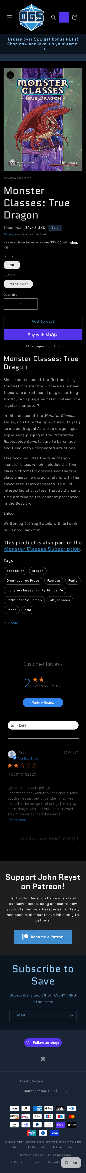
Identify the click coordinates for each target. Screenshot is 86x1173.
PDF (12, 265)
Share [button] (13, 623)
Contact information (28, 1162)
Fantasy (53, 580)
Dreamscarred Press (17, 178)
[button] (9, 17)
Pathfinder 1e (52, 590)
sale (28, 610)
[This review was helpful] (65, 838)
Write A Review (43, 702)
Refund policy (38, 1147)
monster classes (20, 590)
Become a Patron (47, 936)
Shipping (9, 234)
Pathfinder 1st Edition (24, 600)
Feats (72, 580)
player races (60, 600)
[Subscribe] (71, 1015)
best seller (15, 571)
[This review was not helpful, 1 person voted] (73, 838)
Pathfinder (18, 284)
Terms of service (31, 1154)
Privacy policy (63, 1147)
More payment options (43, 346)
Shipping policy (59, 1154)
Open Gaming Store (31, 1141)
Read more (17, 820)
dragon (38, 571)
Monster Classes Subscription (42, 549)
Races (11, 610)
